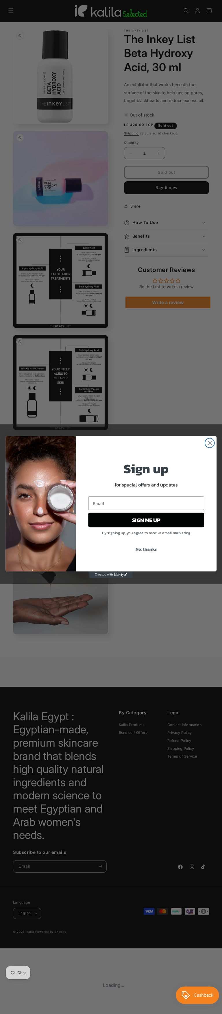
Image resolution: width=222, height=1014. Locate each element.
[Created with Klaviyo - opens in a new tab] (111, 574)
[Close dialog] (209, 443)
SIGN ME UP (146, 520)
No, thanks (146, 549)
